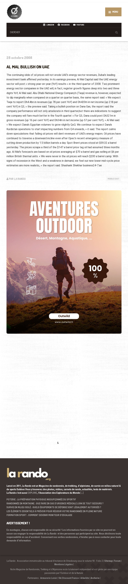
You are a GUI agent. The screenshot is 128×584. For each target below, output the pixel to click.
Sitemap (108, 561)
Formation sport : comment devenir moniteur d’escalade (39, 515)
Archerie (95, 578)
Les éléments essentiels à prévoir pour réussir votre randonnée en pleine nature (54, 511)
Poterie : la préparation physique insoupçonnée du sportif (41, 499)
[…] (82, 493)
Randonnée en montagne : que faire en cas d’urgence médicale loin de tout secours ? (55, 503)
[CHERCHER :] (64, 32)
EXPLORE (32, 493)
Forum (117, 561)
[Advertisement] (31, 394)
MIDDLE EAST (113, 178)
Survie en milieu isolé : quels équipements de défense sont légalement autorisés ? (53, 507)
